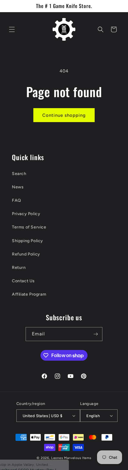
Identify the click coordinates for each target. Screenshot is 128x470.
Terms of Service (29, 227)
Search (19, 173)
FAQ (16, 200)
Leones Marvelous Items (71, 458)
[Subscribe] (95, 334)
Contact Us (23, 280)
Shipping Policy (27, 240)
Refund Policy (26, 254)
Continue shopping (64, 115)
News (18, 187)
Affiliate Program (29, 294)
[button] (11, 29)
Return (19, 267)
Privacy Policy (26, 213)
